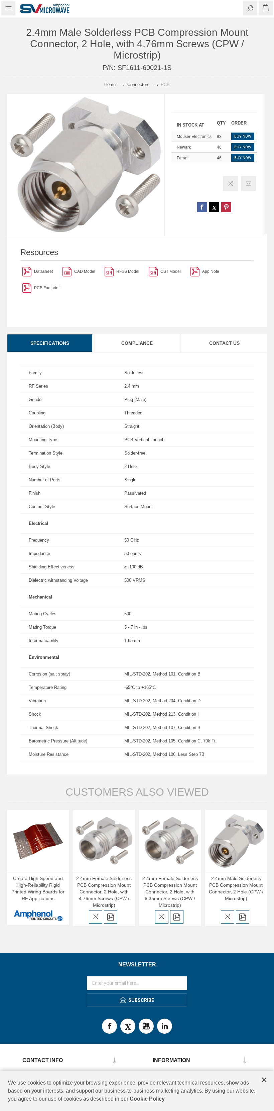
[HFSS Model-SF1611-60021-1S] (109, 271)
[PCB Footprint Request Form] (26, 287)
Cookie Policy (147, 1099)
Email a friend (248, 183)
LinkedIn (164, 1026)
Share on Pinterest (226, 207)
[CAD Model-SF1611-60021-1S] (67, 271)
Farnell (183, 158)
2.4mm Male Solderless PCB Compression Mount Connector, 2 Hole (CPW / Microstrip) (236, 888)
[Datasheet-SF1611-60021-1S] (26, 271)
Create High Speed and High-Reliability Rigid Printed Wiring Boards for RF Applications (37, 888)
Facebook (109, 1026)
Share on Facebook (202, 207)
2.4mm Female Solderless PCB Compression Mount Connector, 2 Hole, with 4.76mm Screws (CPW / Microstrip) (104, 892)
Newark (184, 147)
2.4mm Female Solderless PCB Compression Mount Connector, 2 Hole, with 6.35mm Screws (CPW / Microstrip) (170, 892)
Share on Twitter (214, 207)
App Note (210, 271)
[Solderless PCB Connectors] (194, 271)
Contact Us (224, 343)
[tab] (50, 343)
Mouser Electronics (194, 136)
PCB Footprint (46, 288)
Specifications (49, 343)
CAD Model (84, 271)
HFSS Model (127, 271)
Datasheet (43, 271)
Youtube (146, 1026)
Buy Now (242, 136)
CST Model (170, 271)
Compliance (137, 343)
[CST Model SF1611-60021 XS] (153, 271)
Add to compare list (230, 183)
